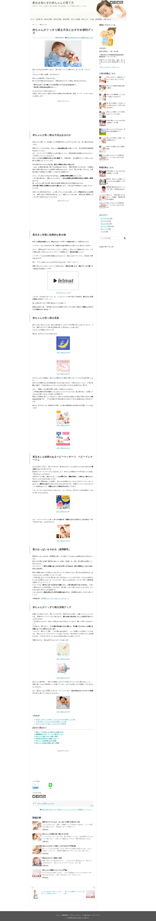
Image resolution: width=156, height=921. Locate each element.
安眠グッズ (61, 809)
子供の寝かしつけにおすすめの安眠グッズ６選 (51, 721)
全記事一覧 (39, 19)
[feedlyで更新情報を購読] (118, 2)
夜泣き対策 (66, 19)
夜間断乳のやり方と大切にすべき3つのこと (55, 598)
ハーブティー (88, 809)
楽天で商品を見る (62, 352)
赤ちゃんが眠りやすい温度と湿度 (47, 736)
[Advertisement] (63, 115)
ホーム (32, 19)
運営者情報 (98, 19)
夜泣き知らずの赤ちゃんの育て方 (53, 2)
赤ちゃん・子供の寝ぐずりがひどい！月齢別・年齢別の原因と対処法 (115, 197)
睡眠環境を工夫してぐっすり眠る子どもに (49, 734)
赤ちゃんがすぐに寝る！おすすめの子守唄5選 (51, 724)
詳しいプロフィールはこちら (110, 67)
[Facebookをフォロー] (114, 2)
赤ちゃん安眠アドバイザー (46, 803)
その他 (92, 19)
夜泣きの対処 (57, 19)
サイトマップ (96, 915)
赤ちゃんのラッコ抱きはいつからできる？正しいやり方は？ (115, 79)
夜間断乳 (80, 809)
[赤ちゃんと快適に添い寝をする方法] (36, 837)
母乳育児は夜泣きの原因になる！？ (47, 738)
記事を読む (45, 829)
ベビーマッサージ (71, 809)
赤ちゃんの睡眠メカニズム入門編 (54, 870)
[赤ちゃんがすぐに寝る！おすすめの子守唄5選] (36, 849)
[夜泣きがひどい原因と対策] (36, 861)
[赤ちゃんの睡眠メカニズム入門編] (36, 873)
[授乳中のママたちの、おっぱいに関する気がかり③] (36, 825)
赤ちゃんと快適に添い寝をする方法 (55, 834)
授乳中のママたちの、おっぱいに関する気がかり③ (61, 822)
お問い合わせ (107, 19)
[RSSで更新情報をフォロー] (121, 2)
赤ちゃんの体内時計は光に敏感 (46, 741)
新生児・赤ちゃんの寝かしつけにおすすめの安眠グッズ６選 (55, 719)
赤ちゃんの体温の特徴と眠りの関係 (47, 743)
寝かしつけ (85, 19)
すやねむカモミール (62, 292)
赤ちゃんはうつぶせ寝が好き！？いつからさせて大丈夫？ (115, 157)
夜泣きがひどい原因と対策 (52, 858)
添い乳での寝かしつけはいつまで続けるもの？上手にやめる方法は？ (115, 105)
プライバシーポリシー (76, 915)
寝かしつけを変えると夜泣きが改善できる (49, 732)
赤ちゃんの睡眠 (75, 19)
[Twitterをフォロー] (111, 2)
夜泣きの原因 (48, 19)
